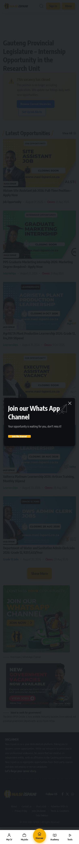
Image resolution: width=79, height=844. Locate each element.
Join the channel (19, 436)
